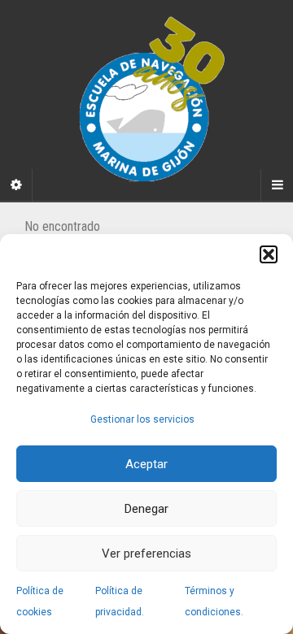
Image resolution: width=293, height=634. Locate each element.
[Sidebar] (16, 185)
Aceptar (146, 464)
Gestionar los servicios (142, 419)
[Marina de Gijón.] (146, 100)
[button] (268, 254)
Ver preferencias (146, 553)
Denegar (146, 509)
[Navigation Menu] (276, 185)
